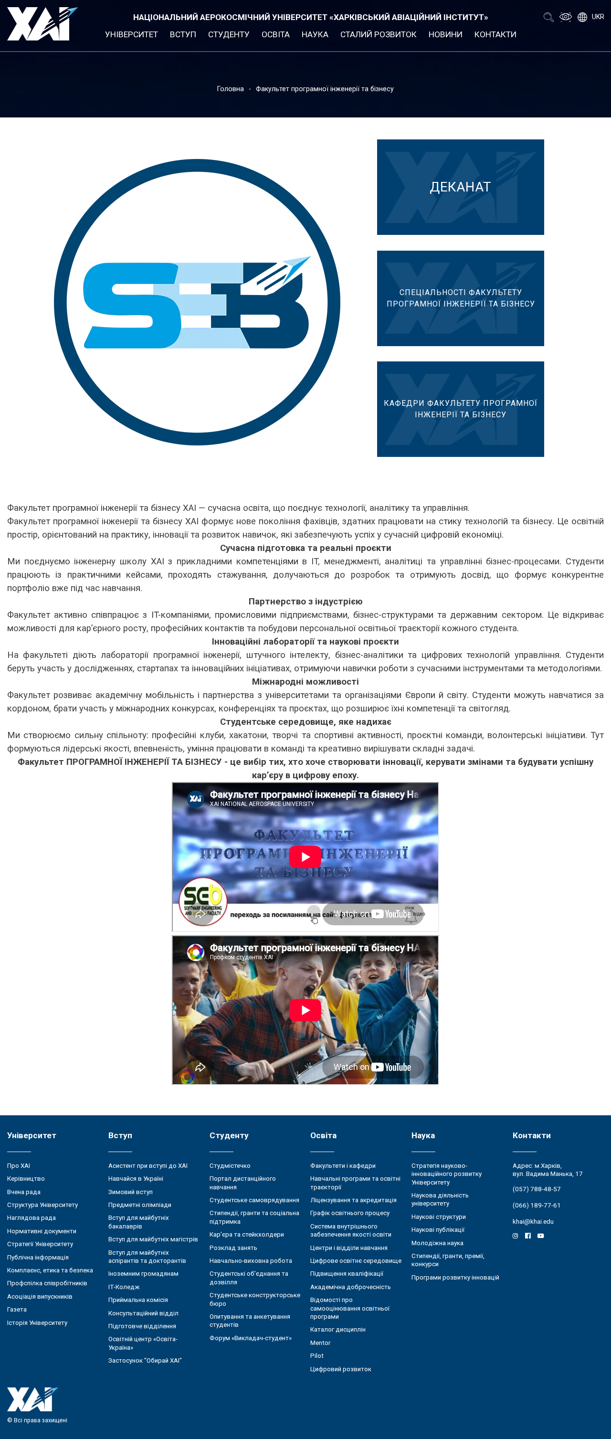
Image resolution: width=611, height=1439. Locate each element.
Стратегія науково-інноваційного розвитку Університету (446, 1174)
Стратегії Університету (40, 1244)
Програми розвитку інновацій (455, 1277)
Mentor (320, 1342)
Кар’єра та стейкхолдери (247, 1234)
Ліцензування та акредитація (353, 1200)
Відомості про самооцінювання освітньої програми (350, 1308)
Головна (230, 89)
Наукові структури (438, 1216)
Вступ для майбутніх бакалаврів (138, 1221)
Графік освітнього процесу (350, 1213)
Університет (131, 34)
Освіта (276, 34)
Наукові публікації (437, 1229)
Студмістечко (230, 1165)
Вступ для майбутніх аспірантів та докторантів (147, 1256)
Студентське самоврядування (254, 1200)
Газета (17, 1309)
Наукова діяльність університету (440, 1199)
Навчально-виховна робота (251, 1260)
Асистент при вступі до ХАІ (148, 1165)
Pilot (317, 1355)
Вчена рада (24, 1192)
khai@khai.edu (533, 1221)
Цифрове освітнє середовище (355, 1260)
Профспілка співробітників (47, 1283)
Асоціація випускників (40, 1296)
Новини (446, 34)
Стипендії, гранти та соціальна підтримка (254, 1217)
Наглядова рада (31, 1217)
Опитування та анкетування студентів (250, 1320)
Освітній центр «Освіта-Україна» (143, 1343)
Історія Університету (37, 1322)
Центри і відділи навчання (349, 1247)
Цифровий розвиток (340, 1369)
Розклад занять (233, 1247)
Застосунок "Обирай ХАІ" (145, 1360)
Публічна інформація (38, 1257)
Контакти (495, 34)
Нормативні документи (41, 1231)
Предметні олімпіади (139, 1204)
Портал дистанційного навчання (243, 1182)
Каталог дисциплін (338, 1329)
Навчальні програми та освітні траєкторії (355, 1182)
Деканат (461, 187)
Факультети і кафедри (343, 1165)
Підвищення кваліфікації (346, 1273)
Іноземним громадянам (143, 1273)
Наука (315, 34)
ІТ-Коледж (124, 1287)
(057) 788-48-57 (537, 1189)
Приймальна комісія (138, 1299)
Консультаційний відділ (143, 1313)
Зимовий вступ (130, 1192)
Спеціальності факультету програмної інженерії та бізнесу (461, 298)
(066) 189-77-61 (537, 1205)
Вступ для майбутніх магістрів (153, 1239)
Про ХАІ (18, 1165)
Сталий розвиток (378, 34)
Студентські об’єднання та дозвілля (249, 1277)
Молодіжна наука (437, 1243)
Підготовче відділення (142, 1326)
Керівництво (26, 1178)
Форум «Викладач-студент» (251, 1338)
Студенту (229, 34)
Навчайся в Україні (135, 1178)
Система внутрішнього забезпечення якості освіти (350, 1230)
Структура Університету (42, 1204)
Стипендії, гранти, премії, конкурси (448, 1260)
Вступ (183, 34)
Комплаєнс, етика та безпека (50, 1270)
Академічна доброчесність (350, 1287)
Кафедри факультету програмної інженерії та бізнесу (460, 409)
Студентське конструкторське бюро (255, 1299)
